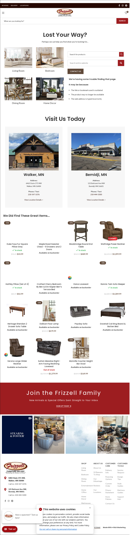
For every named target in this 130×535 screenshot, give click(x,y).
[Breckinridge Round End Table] (81, 231)
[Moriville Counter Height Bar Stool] (81, 348)
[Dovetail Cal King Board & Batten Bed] (113, 310)
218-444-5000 (96, 194)
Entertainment (86, 486)
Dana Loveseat (81, 284)
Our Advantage (97, 480)
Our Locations (97, 491)
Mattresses (86, 503)
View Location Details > (33, 200)
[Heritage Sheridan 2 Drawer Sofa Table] (17, 310)
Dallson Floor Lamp (49, 323)
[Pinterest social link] (126, 5)
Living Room (83, 469)
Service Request (120, 471)
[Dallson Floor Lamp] (49, 310)
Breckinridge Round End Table (81, 245)
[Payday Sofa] (81, 310)
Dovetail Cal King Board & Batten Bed (113, 325)
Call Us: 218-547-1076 (17, 484)
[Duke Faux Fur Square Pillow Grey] (17, 231)
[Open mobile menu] (3, 12)
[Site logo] (65, 12)
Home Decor (83, 497)
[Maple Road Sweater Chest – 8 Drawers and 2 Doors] (49, 231)
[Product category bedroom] (50, 60)
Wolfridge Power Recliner (113, 244)
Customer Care (110, 464)
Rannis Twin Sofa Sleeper (113, 284)
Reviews (96, 486)
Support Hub (120, 498)
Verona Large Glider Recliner (17, 362)
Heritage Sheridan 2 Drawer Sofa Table (17, 325)
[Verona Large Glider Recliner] (17, 348)
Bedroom (85, 474)
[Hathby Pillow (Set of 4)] (17, 271)
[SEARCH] (121, 54)
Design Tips (120, 478)
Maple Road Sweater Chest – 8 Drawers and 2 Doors (49, 247)
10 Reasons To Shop (98, 473)
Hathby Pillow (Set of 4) (17, 284)
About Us (98, 463)
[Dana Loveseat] (81, 271)
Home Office (83, 491)
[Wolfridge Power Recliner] (113, 231)
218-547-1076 (33, 194)
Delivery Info (108, 471)
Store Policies (108, 498)
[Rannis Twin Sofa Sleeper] (113, 271)
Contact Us (110, 503)
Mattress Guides (121, 491)
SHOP (83, 463)
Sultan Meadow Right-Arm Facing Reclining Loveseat (49, 364)
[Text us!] (9, 530)
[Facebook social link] (119, 5)
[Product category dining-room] (18, 91)
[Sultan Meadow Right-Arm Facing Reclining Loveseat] (49, 348)
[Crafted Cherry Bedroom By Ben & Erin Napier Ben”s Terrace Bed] (49, 271)
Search (122, 21)
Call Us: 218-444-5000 (17, 495)
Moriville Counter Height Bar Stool (81, 362)
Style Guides (120, 484)
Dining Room (83, 480)
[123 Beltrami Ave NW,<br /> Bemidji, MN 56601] (5, 489)
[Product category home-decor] (50, 91)
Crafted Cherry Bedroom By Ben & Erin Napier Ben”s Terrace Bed (49, 287)
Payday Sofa (81, 323)
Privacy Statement (109, 491)
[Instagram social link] (122, 5)
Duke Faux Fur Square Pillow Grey (17, 245)
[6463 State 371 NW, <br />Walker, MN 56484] (5, 478)
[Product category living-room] (18, 60)
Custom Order (108, 484)
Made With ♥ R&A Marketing (114, 527)
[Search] (121, 63)
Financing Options (109, 478)
